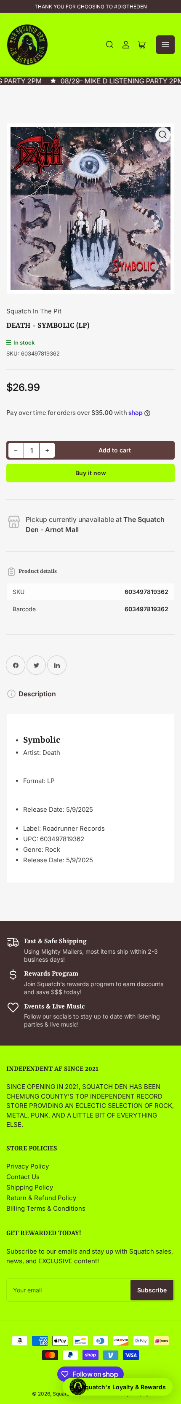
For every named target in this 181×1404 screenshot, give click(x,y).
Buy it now (90, 472)
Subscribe (152, 1290)
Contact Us (23, 1177)
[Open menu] (165, 44)
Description (37, 694)
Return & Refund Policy (41, 1198)
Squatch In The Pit (33, 311)
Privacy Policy (27, 1166)
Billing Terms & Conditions (45, 1208)
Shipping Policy (29, 1187)
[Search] (110, 44)
